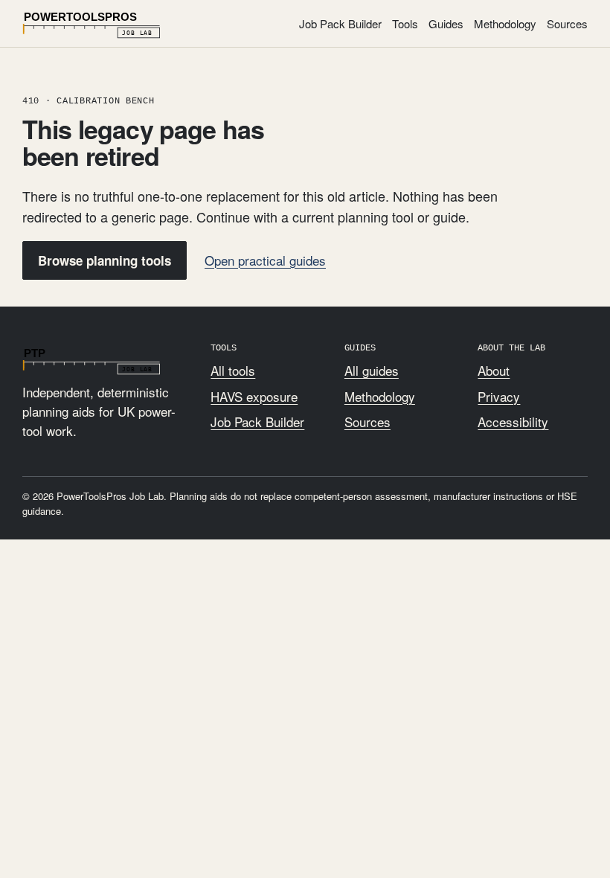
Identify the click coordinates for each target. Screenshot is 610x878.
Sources (567, 23)
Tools (405, 23)
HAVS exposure (254, 396)
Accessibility (513, 421)
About (494, 370)
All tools (233, 370)
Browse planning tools (104, 260)
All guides (371, 370)
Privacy (499, 396)
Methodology (505, 23)
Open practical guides (265, 260)
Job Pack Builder (340, 23)
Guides (445, 23)
